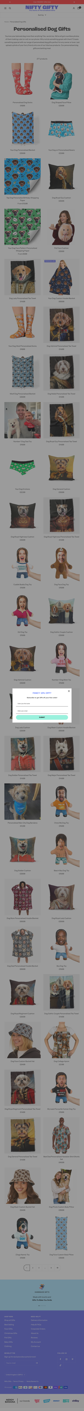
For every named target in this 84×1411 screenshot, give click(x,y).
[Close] (69, 691)
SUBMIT (42, 717)
